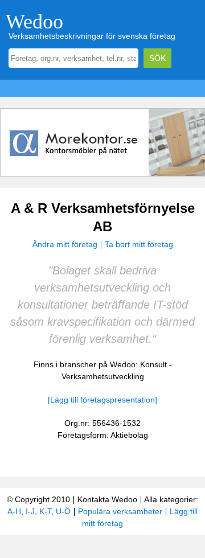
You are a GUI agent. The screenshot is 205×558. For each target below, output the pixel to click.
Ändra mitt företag (64, 244)
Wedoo (34, 21)
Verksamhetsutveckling (103, 376)
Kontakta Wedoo (107, 499)
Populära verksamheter (120, 511)
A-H (14, 511)
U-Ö (63, 511)
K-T (45, 511)
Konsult (153, 364)
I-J (30, 511)
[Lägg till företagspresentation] (102, 399)
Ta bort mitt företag (139, 244)
